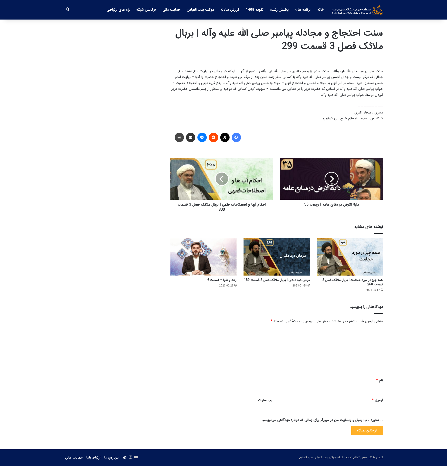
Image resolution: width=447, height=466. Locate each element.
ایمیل (377, 400)
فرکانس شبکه (146, 10)
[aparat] (125, 457)
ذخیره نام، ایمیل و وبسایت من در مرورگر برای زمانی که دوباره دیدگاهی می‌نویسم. (320, 420)
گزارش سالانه (229, 10)
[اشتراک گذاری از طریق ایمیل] (190, 137)
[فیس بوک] (236, 137)
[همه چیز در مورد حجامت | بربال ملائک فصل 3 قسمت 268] (350, 257)
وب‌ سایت (265, 400)
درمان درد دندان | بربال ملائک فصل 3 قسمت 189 (277, 280)
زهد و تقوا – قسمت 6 (222, 280)
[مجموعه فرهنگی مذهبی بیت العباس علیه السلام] (357, 10)
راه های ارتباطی (118, 10)
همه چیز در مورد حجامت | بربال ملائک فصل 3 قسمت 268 (352, 282)
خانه (320, 10)
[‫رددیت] (213, 137)
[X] (225, 137)
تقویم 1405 (255, 10)
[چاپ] (179, 137)
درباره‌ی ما (111, 457)
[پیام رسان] (202, 137)
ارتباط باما (93, 457)
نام (379, 380)
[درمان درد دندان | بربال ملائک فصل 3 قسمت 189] (277, 257)
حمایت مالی (171, 10)
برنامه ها (304, 10)
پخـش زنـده (279, 10)
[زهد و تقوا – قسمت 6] (203, 257)
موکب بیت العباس (200, 10)
